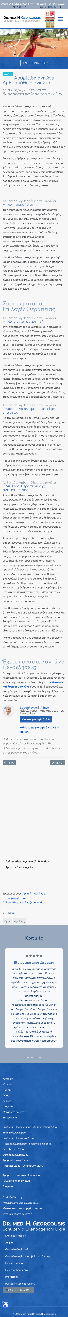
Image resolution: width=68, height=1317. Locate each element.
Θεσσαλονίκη (29, 707)
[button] (60, 19)
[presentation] (32, 1052)
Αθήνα (44, 707)
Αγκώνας (8, 74)
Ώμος (7, 921)
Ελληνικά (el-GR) (19, 1290)
